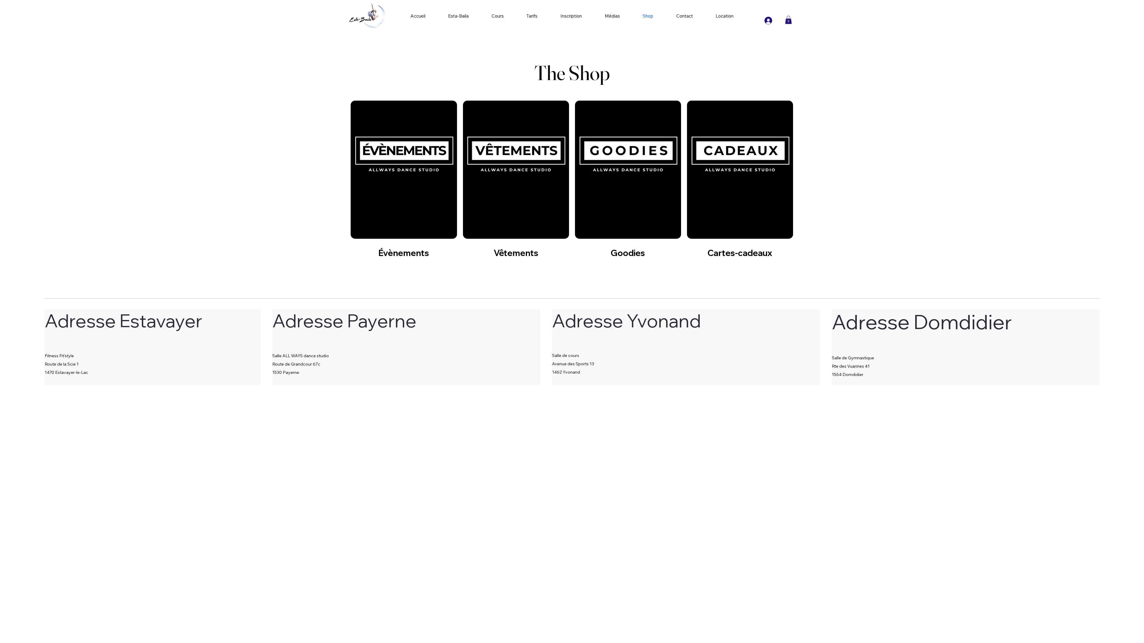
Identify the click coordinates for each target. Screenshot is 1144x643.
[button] (788, 20)
